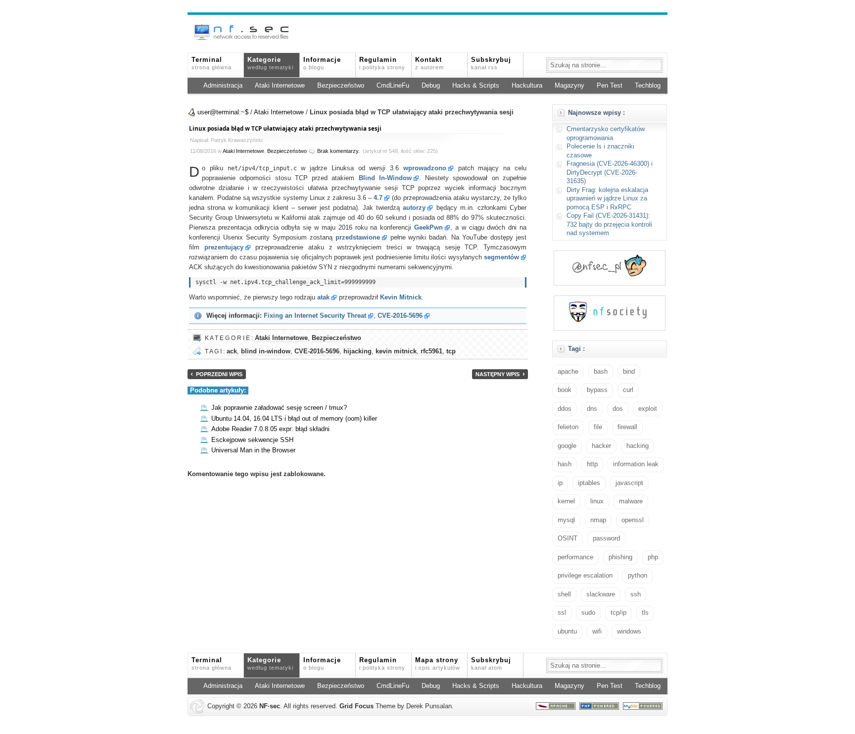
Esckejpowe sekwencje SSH (252, 440)
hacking (637, 445)
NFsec (269, 706)
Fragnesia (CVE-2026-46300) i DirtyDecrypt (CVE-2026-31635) (610, 172)
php (653, 557)
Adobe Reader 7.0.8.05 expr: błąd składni (270, 429)
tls (645, 612)
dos (618, 408)
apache (568, 371)
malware (631, 501)
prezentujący (223, 247)
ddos (564, 408)
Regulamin (382, 63)
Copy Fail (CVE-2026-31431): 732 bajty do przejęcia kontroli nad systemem (609, 224)
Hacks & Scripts (475, 85)
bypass (597, 390)
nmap (598, 520)
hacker (601, 445)
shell (564, 594)
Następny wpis (497, 374)
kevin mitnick (396, 351)
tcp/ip (618, 612)
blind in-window (265, 351)
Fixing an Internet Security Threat (315, 315)
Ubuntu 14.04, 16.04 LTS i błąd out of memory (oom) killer (294, 418)
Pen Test (609, 85)
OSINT (567, 538)
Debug (431, 85)
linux (597, 501)
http (592, 464)
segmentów (501, 257)
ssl (562, 612)
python (637, 575)
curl (628, 390)
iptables (589, 483)
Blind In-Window (385, 178)
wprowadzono (424, 168)
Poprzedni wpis (219, 374)
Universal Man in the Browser (253, 450)
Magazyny (569, 85)
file (598, 427)
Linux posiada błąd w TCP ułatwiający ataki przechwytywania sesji (285, 128)
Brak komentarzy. (338, 151)
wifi (597, 631)
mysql (566, 520)
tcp (451, 351)
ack (232, 351)
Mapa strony (437, 664)
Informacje (322, 63)
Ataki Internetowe (280, 85)
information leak (636, 464)
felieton (568, 427)
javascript (629, 483)
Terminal (211, 63)
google (567, 445)
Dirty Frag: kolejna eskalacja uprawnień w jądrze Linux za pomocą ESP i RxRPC (607, 199)
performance (575, 557)
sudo (588, 612)
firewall (627, 427)
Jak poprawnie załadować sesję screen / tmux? (279, 407)
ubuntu (567, 631)
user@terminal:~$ (222, 112)
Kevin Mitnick (401, 297)
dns (592, 408)
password (606, 538)
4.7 (378, 198)
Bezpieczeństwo (340, 85)
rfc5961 (431, 351)
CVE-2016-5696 (400, 315)
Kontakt (429, 63)
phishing (620, 557)
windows (629, 631)
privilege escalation (585, 575)
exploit (647, 408)
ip (560, 483)
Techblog (648, 85)
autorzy (414, 207)
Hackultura (527, 85)
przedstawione (357, 237)
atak (323, 297)
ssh (635, 594)
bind (629, 371)
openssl (632, 520)
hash (564, 464)
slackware (600, 594)
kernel (566, 501)
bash (601, 371)
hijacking (357, 351)
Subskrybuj (491, 63)
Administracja (222, 85)
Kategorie (270, 63)
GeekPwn (428, 227)
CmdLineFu (393, 85)
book (564, 390)
